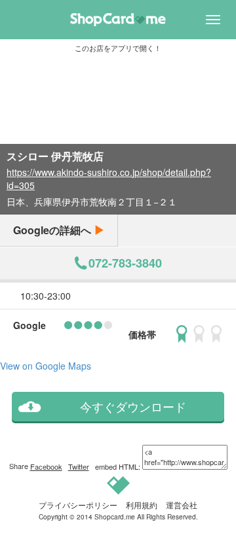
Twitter (78, 466)
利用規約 (141, 504)
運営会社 (181, 504)
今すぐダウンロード (133, 406)
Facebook (46, 466)
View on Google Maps (45, 365)
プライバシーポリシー (78, 504)
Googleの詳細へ (53, 229)
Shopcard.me (114, 516)
